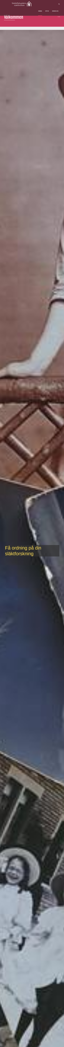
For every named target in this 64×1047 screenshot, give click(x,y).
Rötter (47, 11)
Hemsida (40, 11)
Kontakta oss (55, 11)
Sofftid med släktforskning (31, 548)
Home (59, 16)
